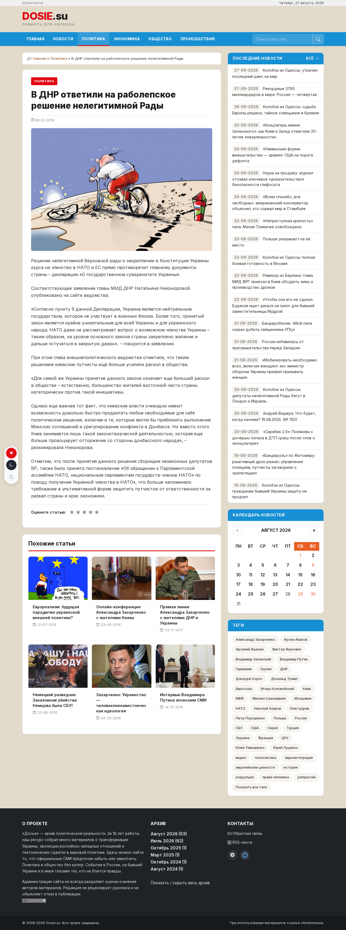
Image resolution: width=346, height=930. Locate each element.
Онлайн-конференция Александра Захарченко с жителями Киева (121, 612)
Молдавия (302, 698)
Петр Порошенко (250, 718)
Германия (244, 669)
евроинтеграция (299, 758)
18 (250, 584)
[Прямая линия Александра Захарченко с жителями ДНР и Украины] (185, 578)
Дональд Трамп (284, 679)
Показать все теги (251, 787)
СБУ (239, 728)
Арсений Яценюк (250, 649)
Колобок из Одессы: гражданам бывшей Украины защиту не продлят (269, 491)
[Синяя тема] (11, 477)
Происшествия (198, 39)
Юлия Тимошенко (250, 748)
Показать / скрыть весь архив (180, 882)
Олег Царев (299, 708)
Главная (35, 39)
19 (263, 584)
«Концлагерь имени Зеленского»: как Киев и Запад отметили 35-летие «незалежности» (274, 131)
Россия (301, 718)
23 (313, 584)
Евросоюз (244, 689)
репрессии (307, 777)
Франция (265, 738)
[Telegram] (232, 855)
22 (300, 584)
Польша (280, 718)
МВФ (240, 698)
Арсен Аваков (295, 639)
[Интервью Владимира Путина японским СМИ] (185, 666)
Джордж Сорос (249, 679)
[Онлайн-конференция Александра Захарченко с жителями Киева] (121, 578)
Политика (93, 39)
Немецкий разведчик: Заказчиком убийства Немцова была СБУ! (55, 700)
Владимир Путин (294, 659)
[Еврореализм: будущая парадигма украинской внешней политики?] (58, 578)
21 (288, 584)
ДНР (284, 669)
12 (263, 574)
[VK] (245, 855)
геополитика (265, 758)
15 (300, 574)
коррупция (245, 777)
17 (238, 584)
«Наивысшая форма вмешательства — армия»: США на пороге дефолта (272, 155)
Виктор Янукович (286, 649)
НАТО (240, 708)
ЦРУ (285, 738)
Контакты (34, 3)
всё (310, 58)
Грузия (265, 669)
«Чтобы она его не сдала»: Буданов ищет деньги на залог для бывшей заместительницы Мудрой (273, 305)
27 (275, 594)
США (255, 728)
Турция (293, 728)
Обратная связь (246, 833)
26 (262, 594)
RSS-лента (241, 842)
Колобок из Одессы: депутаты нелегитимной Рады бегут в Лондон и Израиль (268, 395)
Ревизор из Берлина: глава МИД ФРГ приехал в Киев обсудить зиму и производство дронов (272, 281)
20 (275, 584)
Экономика (127, 39)
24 (238, 594)
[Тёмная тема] (11, 465)
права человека (275, 777)
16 (313, 574)
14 (288, 574)
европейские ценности (255, 767)
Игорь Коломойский (277, 689)
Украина (242, 738)
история (291, 767)
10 (238, 574)
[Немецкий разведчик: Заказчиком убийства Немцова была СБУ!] (58, 666)
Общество (160, 39)
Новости (63, 39)
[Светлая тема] (11, 453)
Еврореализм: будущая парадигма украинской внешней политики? (56, 612)
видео (241, 758)
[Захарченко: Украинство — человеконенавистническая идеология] (121, 666)
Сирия (273, 728)
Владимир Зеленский (253, 659)
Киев (307, 689)
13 (275, 574)
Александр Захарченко (255, 639)
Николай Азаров (267, 708)
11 (250, 574)
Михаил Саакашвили (269, 698)
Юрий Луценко (285, 748)
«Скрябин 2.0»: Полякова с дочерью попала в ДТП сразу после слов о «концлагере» (273, 437)
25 (250, 594)
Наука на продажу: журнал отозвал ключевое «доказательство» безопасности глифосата (272, 179)
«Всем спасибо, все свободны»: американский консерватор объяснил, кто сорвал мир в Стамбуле (270, 202)
